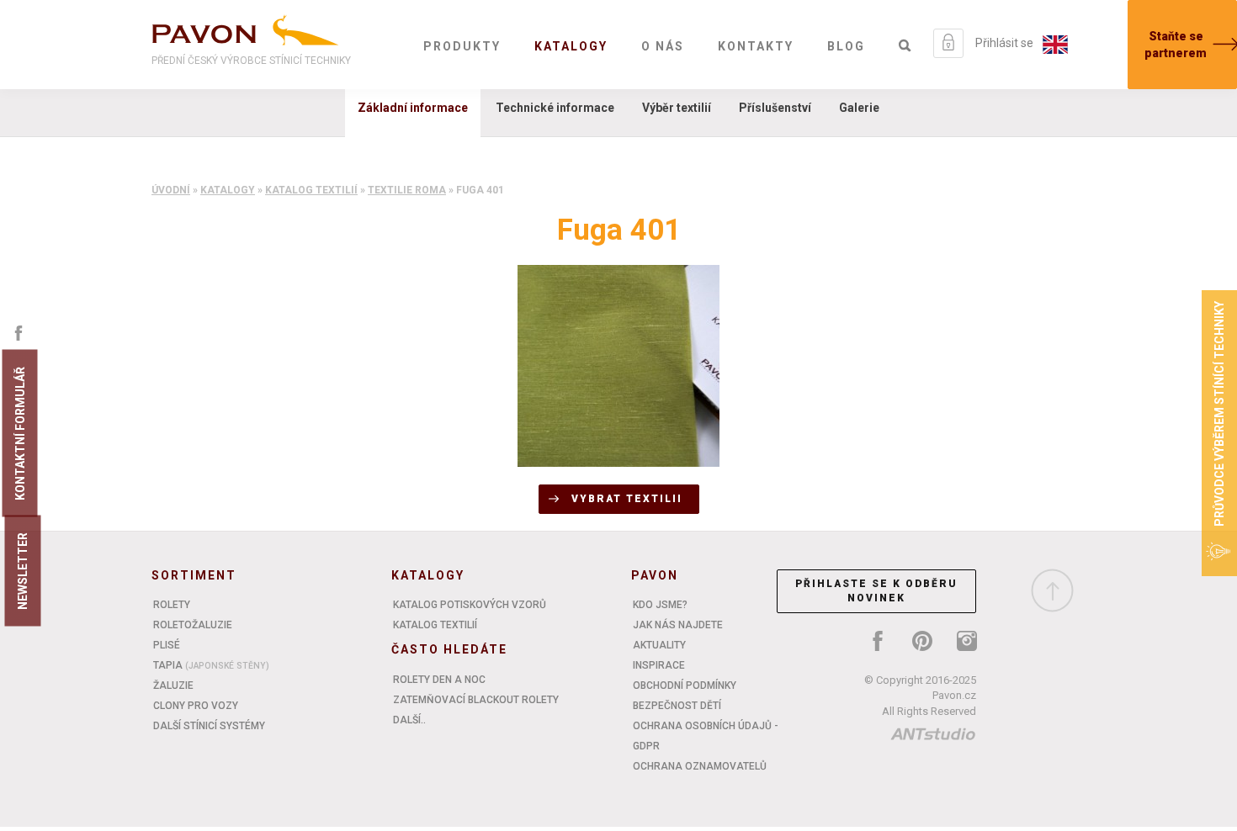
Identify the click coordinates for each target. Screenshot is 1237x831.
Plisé (166, 645)
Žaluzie (173, 685)
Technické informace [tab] (555, 107)
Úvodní (170, 190)
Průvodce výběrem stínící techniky (1219, 414)
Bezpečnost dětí (677, 706)
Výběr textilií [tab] (676, 107)
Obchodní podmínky (684, 685)
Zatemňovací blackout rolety (476, 700)
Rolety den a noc (439, 679)
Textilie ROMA (407, 190)
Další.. (409, 720)
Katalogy (571, 46)
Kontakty (756, 46)
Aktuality (659, 645)
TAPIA (211, 665)
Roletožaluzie (192, 625)
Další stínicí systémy (209, 726)
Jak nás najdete (678, 625)
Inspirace (659, 665)
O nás (662, 46)
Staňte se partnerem (1175, 44)
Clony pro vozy (195, 706)
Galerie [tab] (859, 107)
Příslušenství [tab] (775, 107)
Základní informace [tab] (413, 107)
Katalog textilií (311, 190)
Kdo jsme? (660, 605)
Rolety (171, 605)
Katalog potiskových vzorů (469, 605)
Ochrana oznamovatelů (700, 766)
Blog (846, 46)
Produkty (462, 46)
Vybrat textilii (626, 499)
